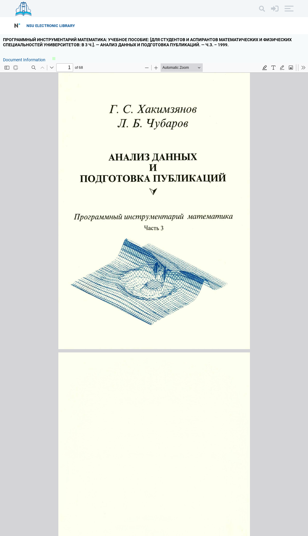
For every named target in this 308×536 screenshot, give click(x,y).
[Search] (262, 9)
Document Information (24, 59)
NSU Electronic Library (50, 25)
